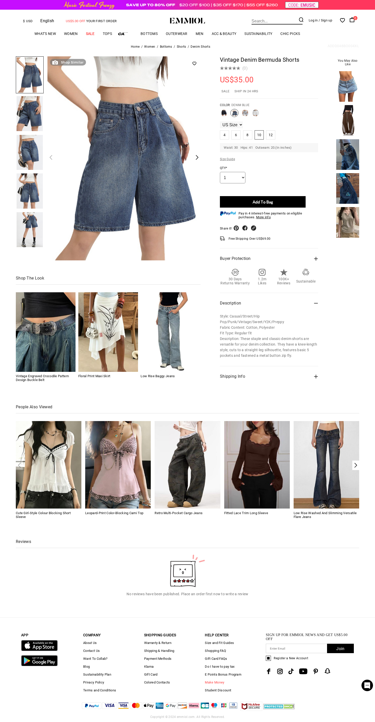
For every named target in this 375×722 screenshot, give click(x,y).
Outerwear (177, 34)
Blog (86, 666)
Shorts (181, 46)
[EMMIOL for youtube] (303, 671)
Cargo (126, 33)
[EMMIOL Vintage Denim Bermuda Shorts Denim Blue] (234, 115)
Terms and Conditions (99, 690)
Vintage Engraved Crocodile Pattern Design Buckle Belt (42, 378)
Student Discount (218, 690)
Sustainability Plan (97, 674)
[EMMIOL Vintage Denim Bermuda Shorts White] (255, 115)
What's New (45, 34)
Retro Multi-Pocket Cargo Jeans (179, 513)
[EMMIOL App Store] (39, 650)
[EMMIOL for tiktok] (291, 671)
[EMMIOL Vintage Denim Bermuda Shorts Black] (224, 115)
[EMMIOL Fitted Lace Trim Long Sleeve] (257, 464)
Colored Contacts (157, 682)
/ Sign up (325, 20)
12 (271, 135)
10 (259, 135)
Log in (313, 20)
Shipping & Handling (159, 651)
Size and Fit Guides (219, 643)
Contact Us (91, 651)
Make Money (214, 682)
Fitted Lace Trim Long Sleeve (246, 513)
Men (200, 34)
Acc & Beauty (224, 34)
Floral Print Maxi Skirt (94, 376)
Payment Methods (158, 659)
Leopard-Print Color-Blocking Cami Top (114, 513)
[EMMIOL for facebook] (268, 671)
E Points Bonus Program (223, 674)
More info (263, 217)
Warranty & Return (157, 643)
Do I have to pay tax (219, 666)
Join (340, 648)
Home (135, 46)
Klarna (149, 666)
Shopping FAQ (215, 651)
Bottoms (149, 34)
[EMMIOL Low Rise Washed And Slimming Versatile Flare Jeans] (326, 464)
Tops (107, 34)
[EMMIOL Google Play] (39, 665)
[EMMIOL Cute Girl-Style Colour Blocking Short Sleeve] (48, 464)
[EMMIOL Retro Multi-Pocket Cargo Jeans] (187, 464)
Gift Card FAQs (216, 659)
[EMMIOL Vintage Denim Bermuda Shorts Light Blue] (245, 115)
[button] (355, 465)
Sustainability (258, 34)
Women (71, 34)
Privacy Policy (93, 682)
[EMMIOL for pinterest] (316, 671)
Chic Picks (290, 34)
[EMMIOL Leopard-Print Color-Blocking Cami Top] (118, 464)
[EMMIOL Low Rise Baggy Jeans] (170, 332)
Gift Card (151, 674)
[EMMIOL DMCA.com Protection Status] (279, 709)
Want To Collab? (95, 659)
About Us (90, 643)
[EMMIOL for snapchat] (327, 671)
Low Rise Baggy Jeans (158, 376)
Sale (90, 34)
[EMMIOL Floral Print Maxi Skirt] (108, 332)
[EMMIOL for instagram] (280, 671)
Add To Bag (263, 201)
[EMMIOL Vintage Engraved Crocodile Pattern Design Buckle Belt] (46, 332)
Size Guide (227, 159)
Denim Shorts (200, 46)
